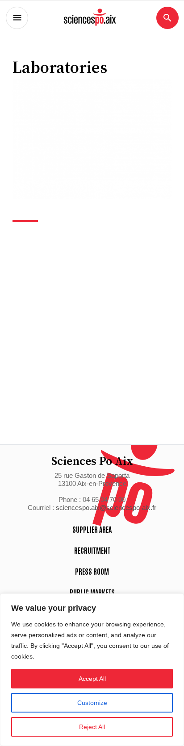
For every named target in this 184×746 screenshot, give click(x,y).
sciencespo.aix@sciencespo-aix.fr (106, 507)
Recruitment (92, 550)
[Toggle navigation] (17, 17)
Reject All (92, 726)
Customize (92, 702)
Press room (92, 571)
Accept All (92, 678)
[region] (92, 669)
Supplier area (92, 529)
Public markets (92, 592)
